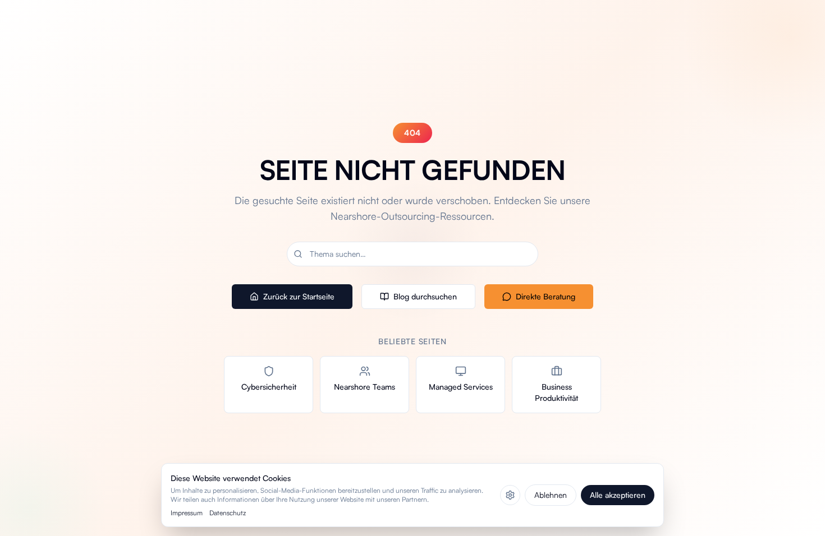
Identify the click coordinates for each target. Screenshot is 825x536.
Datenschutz (227, 513)
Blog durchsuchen (425, 296)
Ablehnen (550, 495)
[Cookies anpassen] (510, 495)
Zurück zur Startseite (298, 296)
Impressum (187, 513)
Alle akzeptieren (617, 495)
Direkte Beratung (545, 296)
